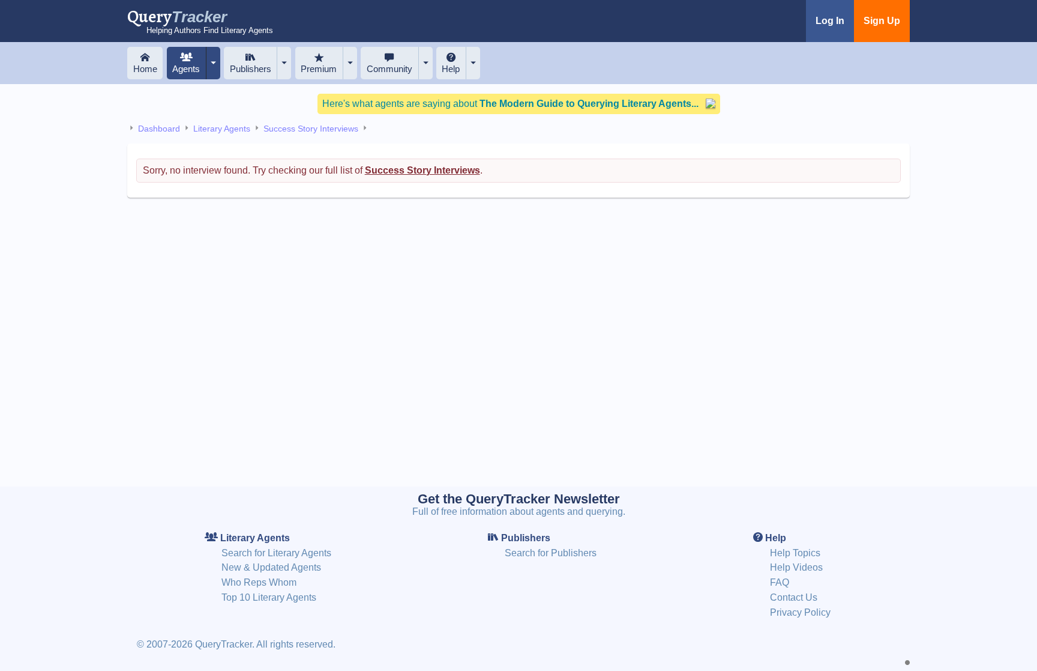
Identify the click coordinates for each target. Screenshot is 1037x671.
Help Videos (796, 567)
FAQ (779, 582)
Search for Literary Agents (276, 553)
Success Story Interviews (310, 128)
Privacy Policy (800, 612)
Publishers (250, 69)
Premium (319, 69)
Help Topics (795, 553)
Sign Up (882, 21)
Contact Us (793, 597)
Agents (186, 69)
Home (145, 69)
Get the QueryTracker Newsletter (519, 498)
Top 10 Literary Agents (268, 597)
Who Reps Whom (258, 582)
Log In (830, 21)
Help (451, 69)
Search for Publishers (551, 553)
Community (389, 69)
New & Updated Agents (271, 567)
